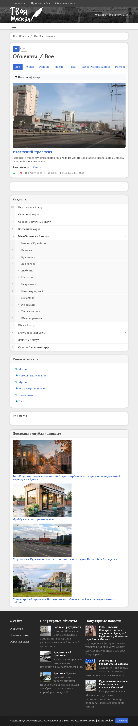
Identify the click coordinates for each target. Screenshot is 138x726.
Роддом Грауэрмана (67, 627)
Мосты (59, 66)
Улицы (29, 66)
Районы (44, 66)
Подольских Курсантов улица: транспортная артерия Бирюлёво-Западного (65, 559)
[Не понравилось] (21, 173)
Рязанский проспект (32, 151)
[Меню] (14, 26)
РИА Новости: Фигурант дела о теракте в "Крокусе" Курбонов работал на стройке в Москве (106, 633)
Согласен (122, 720)
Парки (72, 66)
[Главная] (14, 36)
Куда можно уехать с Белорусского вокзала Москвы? (113, 684)
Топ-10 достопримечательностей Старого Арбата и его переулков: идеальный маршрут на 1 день (66, 478)
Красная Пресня (65, 673)
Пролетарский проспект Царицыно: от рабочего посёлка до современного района (64, 601)
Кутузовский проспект (62, 654)
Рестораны (122, 66)
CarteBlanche (69, 173)
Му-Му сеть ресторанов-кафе (33, 519)
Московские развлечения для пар (113, 662)
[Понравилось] (14, 173)
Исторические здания (96, 66)
